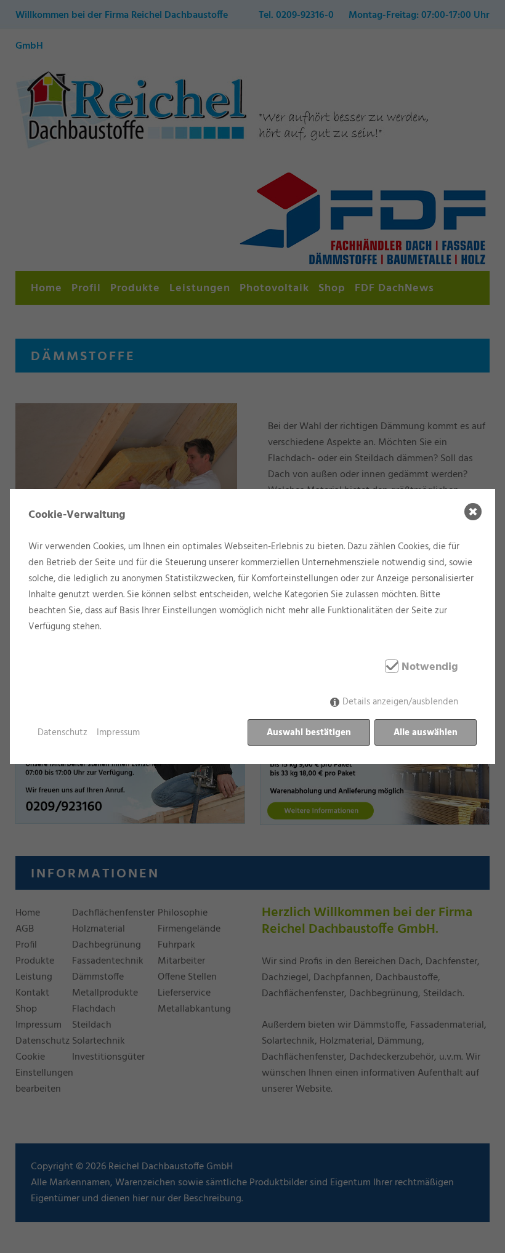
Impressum (118, 732)
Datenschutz (62, 732)
